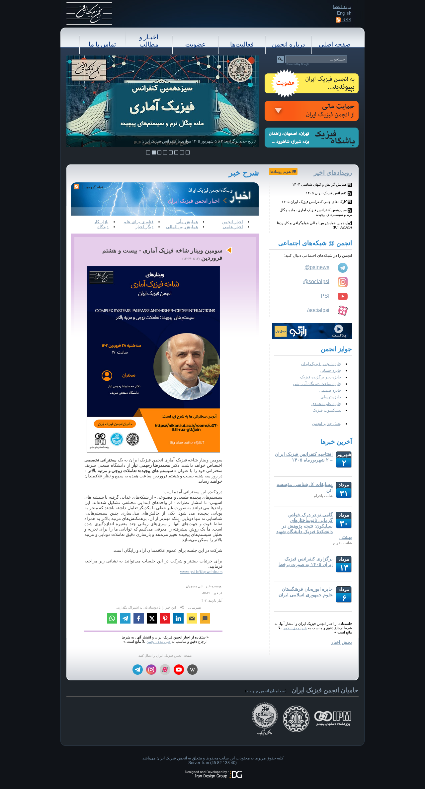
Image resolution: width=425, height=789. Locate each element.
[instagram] (151, 670)
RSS (346, 19)
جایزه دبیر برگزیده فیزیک (320, 377)
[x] (152, 619)
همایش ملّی (187, 221)
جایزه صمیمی (330, 390)
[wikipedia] (192, 670)
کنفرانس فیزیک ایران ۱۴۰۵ (326, 193)
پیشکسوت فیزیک (326, 410)
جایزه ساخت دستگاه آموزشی (317, 383)
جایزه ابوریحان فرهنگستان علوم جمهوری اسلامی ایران (306, 591)
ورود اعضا (342, 6)
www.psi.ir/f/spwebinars (201, 571)
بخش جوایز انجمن (326, 423)
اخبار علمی (233, 226)
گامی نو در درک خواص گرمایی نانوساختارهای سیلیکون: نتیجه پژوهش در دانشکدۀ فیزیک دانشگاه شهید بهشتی (314, 526)
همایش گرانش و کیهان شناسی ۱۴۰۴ (319, 184)
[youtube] (179, 670)
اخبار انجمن (232, 221)
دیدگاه (103, 226)
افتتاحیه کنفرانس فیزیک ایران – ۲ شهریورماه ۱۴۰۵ (304, 456)
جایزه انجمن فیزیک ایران (321, 363)
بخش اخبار (341, 642)
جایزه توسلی (330, 397)
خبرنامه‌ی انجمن (295, 628)
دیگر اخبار (144, 226)
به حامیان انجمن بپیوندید (265, 691)
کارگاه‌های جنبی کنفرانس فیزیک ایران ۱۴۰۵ (314, 202)
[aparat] (165, 669)
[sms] (205, 619)
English (344, 13)
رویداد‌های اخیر (333, 172)
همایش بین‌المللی (182, 226)
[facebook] (138, 619)
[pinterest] (165, 619)
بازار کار (101, 221)
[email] (192, 619)
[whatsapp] (112, 619)
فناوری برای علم (138, 221)
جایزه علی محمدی (326, 403)
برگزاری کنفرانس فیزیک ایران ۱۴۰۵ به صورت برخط (306, 561)
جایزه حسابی (330, 370)
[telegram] (125, 619)
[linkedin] (178, 619)
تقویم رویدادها (281, 171)
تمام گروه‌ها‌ (94, 187)
